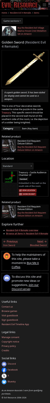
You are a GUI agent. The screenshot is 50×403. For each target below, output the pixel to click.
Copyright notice (10, 341)
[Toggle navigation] (44, 5)
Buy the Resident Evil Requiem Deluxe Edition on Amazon (32, 148)
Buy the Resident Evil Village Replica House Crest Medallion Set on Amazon (32, 30)
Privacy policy (9, 346)
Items (36, 12)
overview (22, 230)
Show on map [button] (29, 194)
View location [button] (28, 190)
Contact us (7, 306)
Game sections (11, 20)
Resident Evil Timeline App (15, 324)
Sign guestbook (10, 319)
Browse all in (27, 233)
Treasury (6, 112)
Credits (5, 350)
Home (4, 12)
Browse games (9, 311)
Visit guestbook (10, 315)
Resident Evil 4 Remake (20, 12)
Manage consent (10, 337)
